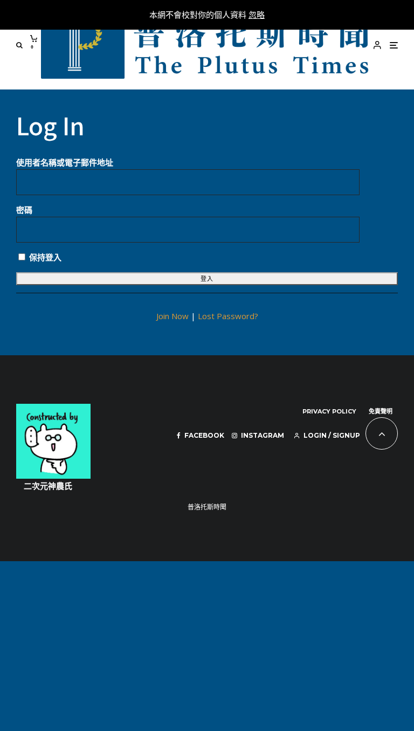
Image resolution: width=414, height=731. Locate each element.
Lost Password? (228, 316)
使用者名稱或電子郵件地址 (64, 162)
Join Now (172, 316)
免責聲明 (380, 411)
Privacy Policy (329, 411)
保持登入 (44, 257)
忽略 (257, 14)
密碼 (24, 209)
